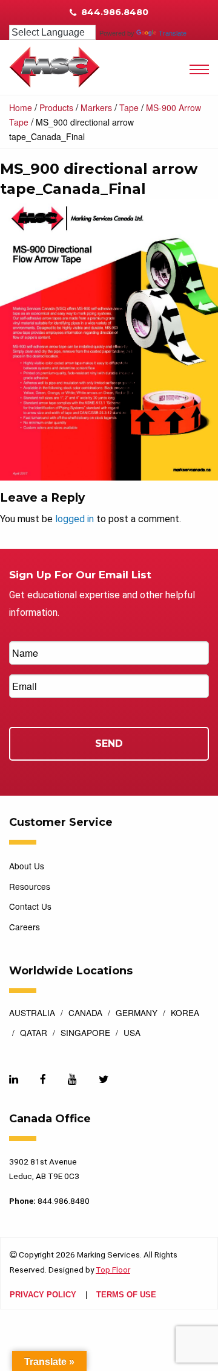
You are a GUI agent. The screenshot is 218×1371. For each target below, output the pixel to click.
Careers (24, 927)
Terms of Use (126, 1295)
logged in (74, 519)
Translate (173, 33)
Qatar (33, 1033)
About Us (26, 866)
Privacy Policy (43, 1295)
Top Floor (113, 1269)
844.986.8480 (113, 12)
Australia (32, 1013)
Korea (185, 1013)
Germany (136, 1013)
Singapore (85, 1033)
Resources (29, 886)
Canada (85, 1013)
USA (132, 1033)
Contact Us (30, 906)
